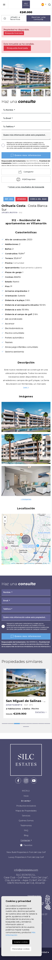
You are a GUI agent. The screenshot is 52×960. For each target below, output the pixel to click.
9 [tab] (26, 726)
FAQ (26, 830)
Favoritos (27, 845)
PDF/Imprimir (29, 179)
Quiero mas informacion (28, 155)
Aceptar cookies (21, 942)
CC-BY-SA (46, 563)
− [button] (5, 521)
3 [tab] (17, 723)
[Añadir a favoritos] (45, 672)
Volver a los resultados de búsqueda (26, 187)
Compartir (28, 172)
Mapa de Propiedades (26, 810)
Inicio (26, 796)
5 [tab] (29, 723)
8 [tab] (47, 723)
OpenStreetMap (29, 563)
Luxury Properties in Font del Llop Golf (26, 857)
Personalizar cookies (20, 949)
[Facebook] (18, 780)
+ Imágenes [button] (26, 499)
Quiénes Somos (26, 820)
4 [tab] (23, 723)
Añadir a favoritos (15, 18)
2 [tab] (11, 723)
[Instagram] (26, 780)
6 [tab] (35, 723)
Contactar (25, 840)
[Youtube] (34, 780)
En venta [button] (25, 801)
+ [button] (5, 517)
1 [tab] (5, 723)
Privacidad (41, 952)
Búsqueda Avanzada (14, 33)
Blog (26, 835)
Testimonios (26, 825)
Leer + (26, 387)
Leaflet (13, 563)
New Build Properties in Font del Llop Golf (26, 852)
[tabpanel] (26, 693)
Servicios (26, 815)
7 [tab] (41, 723)
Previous (4, 73)
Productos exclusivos (26, 806)
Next (47, 73)
